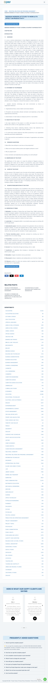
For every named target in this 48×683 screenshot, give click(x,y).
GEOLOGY (8, 431)
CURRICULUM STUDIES (11, 388)
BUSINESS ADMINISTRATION (12, 356)
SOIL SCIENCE (9, 555)
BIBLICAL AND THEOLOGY (12, 342)
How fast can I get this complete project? (16, 652)
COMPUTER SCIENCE (11, 379)
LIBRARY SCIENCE (10, 471)
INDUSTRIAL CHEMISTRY (12, 451)
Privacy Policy (21, 680)
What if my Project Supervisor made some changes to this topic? (21, 667)
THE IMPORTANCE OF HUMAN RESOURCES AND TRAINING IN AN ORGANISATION (32, 289)
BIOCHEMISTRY (9, 345)
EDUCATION (8, 394)
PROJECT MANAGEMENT (12, 520)
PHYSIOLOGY (9, 512)
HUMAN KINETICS (10, 446)
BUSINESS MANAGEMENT (12, 362)
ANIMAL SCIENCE (10, 331)
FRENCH (8, 425)
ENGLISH (8, 402)
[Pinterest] (17, 276)
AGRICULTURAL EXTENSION (12, 325)
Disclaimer (28, 680)
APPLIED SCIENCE (10, 333)
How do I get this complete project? (14, 642)
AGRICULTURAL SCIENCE (12, 328)
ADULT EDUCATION (10, 319)
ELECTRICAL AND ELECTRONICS (13, 400)
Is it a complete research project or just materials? (18, 655)
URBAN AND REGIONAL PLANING (14, 566)
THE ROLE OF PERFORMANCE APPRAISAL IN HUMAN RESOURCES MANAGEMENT (13, 289)
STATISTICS (8, 558)
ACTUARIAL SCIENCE (11, 316)
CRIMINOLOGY (9, 385)
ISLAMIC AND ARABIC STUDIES (13, 466)
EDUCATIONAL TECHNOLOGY (13, 397)
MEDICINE (8, 489)
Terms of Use (34, 680)
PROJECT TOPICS (10, 523)
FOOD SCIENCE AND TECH (12, 420)
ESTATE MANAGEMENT (11, 411)
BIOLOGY (8, 348)
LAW (7, 469)
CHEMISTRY (8, 368)
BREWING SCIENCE (10, 351)
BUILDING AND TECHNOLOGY (13, 354)
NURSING (8, 495)
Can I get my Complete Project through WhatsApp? (18, 664)
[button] (24, 642)
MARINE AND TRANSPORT (12, 474)
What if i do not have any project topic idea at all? (18, 670)
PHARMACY (8, 503)
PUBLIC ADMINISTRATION (12, 529)
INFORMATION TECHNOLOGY (13, 457)
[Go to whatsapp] (45, 679)
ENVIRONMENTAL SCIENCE (12, 408)
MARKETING (8, 477)
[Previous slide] (5, 605)
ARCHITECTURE (9, 336)
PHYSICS (8, 509)
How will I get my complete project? (14, 661)
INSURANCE (8, 460)
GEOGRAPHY (9, 428)
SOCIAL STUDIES (10, 549)
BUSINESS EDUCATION (11, 359)
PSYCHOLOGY (9, 526)
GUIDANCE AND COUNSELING (13, 434)
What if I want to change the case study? (16, 658)
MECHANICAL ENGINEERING (12, 486)
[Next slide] (42, 605)
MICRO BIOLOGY (9, 492)
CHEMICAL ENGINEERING (12, 365)
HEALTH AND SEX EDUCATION (13, 437)
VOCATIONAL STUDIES (11, 572)
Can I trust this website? (12, 673)
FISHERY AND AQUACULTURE (13, 417)
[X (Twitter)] (12, 276)
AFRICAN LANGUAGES (11, 322)
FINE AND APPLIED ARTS (12, 414)
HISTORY (8, 440)
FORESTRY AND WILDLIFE (12, 423)
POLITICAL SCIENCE (10, 515)
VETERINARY (9, 569)
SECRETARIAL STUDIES (11, 546)
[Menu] (44, 2)
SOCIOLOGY (8, 552)
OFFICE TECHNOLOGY (11, 497)
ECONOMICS (9, 391)
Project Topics (14, 680)
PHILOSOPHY (9, 506)
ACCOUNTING (9, 310)
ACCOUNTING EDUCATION (12, 313)
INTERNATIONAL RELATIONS (12, 463)
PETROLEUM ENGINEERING (12, 500)
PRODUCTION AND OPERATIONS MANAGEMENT (17, 518)
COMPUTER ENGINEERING (12, 377)
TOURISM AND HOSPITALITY (12, 564)
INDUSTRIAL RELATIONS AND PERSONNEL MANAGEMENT (19, 454)
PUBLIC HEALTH (9, 532)
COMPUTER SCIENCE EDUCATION (14, 382)
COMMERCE (8, 374)
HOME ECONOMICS (10, 443)
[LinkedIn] (22, 276)
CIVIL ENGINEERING (10, 371)
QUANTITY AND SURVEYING (12, 538)
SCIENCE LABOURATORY (12, 543)
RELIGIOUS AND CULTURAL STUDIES (14, 541)
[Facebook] (7, 276)
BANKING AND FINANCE (11, 339)
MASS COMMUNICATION (11, 480)
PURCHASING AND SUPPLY (12, 535)
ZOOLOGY (8, 575)
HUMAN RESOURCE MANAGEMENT (14, 448)
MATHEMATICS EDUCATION (12, 483)
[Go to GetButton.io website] (45, 681)
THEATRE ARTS (9, 561)
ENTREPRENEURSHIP (11, 405)
